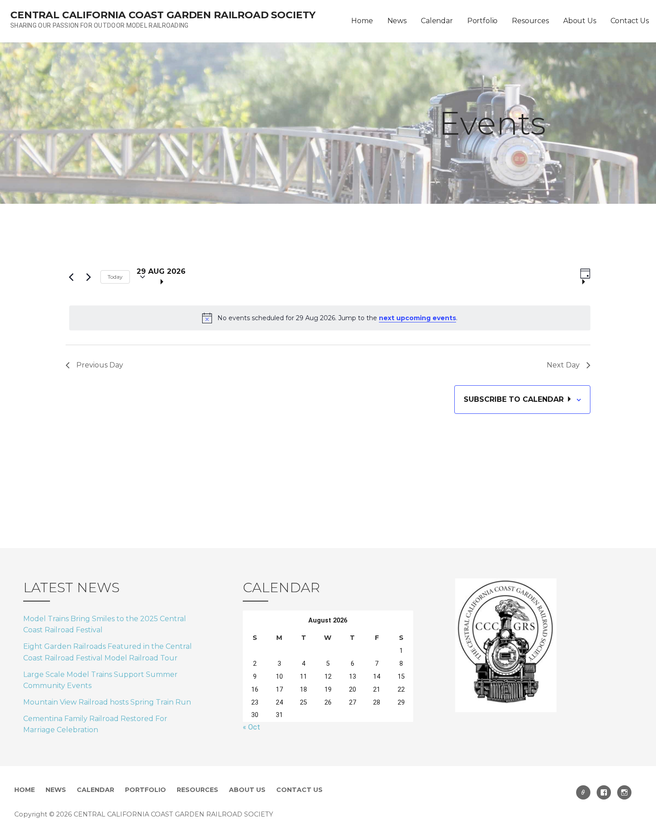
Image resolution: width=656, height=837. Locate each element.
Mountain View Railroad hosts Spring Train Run (107, 702)
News (397, 20)
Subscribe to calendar (515, 399)
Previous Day (99, 365)
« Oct (251, 727)
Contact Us (629, 20)
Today (115, 276)
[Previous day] (71, 277)
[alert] (329, 317)
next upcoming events (417, 318)
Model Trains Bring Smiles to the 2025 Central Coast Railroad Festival (104, 624)
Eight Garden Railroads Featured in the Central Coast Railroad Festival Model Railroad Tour (107, 652)
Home (362, 20)
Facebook (604, 792)
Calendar (437, 20)
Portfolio (482, 20)
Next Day (563, 365)
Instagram (624, 792)
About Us (579, 20)
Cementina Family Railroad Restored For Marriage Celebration (95, 724)
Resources (530, 20)
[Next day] (88, 277)
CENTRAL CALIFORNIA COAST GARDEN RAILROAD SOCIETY (163, 15)
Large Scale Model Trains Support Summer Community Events (100, 680)
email (583, 792)
